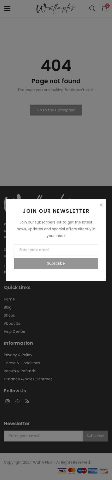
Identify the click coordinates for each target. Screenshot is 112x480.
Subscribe (56, 263)
